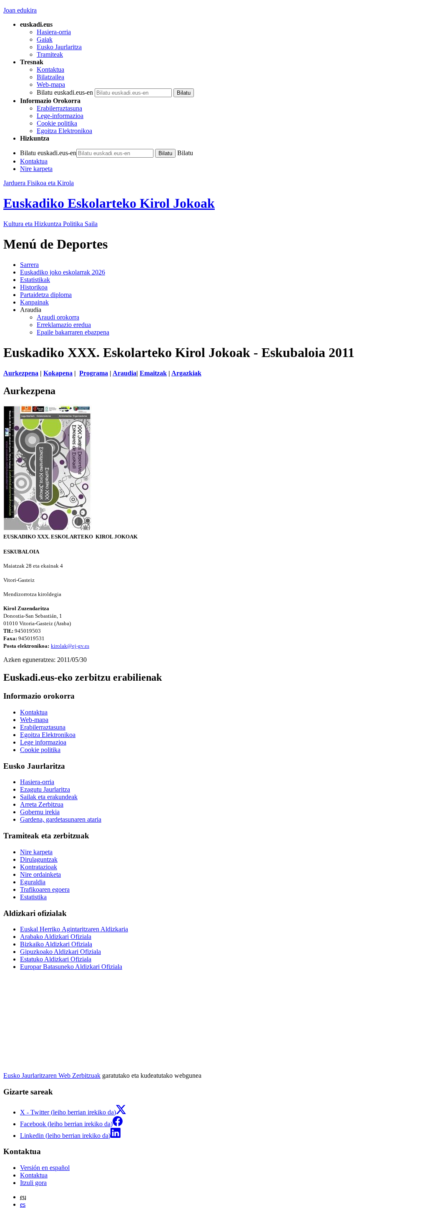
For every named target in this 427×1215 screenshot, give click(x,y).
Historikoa (34, 287)
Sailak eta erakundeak (49, 796)
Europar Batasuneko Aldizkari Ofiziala (71, 966)
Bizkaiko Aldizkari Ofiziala (56, 944)
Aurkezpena (20, 373)
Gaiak (45, 39)
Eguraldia (32, 881)
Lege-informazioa (60, 115)
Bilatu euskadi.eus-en (65, 92)
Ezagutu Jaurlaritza (45, 789)
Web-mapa (51, 84)
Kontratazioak (38, 866)
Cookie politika (57, 123)
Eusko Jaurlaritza (59, 46)
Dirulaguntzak (39, 859)
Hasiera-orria (54, 31)
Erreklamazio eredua (64, 324)
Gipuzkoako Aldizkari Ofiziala (60, 951)
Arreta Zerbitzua (41, 804)
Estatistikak (35, 279)
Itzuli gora (33, 1182)
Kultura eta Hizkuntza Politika (50, 223)
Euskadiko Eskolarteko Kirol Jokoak (109, 203)
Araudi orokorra (58, 317)
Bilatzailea (50, 76)
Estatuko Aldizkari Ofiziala (55, 959)
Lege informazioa (43, 742)
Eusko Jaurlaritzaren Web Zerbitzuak (51, 1075)
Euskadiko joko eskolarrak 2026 (62, 272)
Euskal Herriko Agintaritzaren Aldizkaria (74, 929)
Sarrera (29, 264)
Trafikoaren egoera (45, 889)
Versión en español (45, 1167)
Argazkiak (186, 373)
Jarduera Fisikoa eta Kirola (38, 182)
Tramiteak (50, 54)
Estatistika (33, 897)
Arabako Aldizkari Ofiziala (55, 936)
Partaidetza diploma (46, 294)
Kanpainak (34, 302)
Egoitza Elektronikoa (64, 130)
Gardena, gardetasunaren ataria (60, 819)
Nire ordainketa (40, 874)
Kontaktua (50, 69)
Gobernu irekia (40, 811)
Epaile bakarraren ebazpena (73, 332)
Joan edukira (20, 10)
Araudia (124, 373)
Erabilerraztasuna (59, 108)
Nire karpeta (36, 168)
